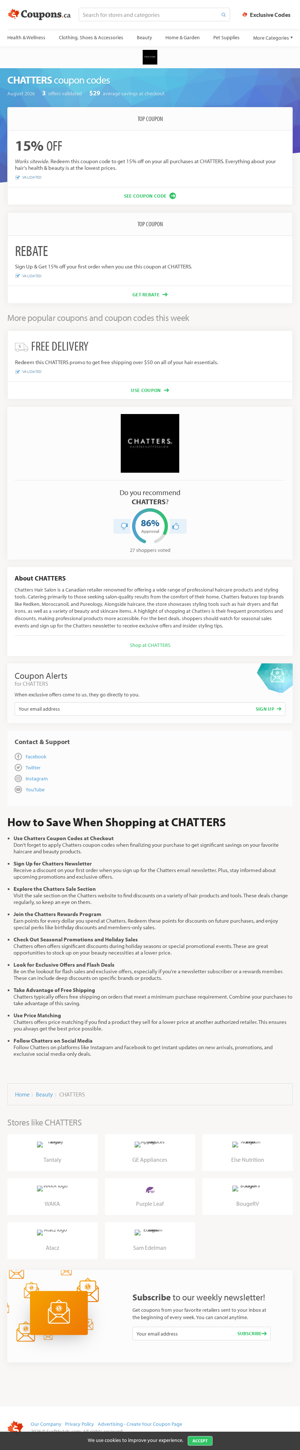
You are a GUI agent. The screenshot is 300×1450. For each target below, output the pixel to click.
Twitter (33, 767)
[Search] (223, 14)
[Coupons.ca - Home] (39, 15)
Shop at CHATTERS (150, 645)
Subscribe (249, 1333)
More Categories (271, 37)
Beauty (144, 37)
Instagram (37, 778)
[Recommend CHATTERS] (175, 526)
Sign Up (265, 709)
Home (22, 1094)
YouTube (35, 789)
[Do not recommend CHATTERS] (124, 526)
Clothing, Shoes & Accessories (91, 37)
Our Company (46, 1424)
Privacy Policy (79, 1424)
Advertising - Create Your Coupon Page (140, 1424)
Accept (200, 1440)
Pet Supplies (226, 37)
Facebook (36, 756)
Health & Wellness (26, 37)
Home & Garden (182, 37)
